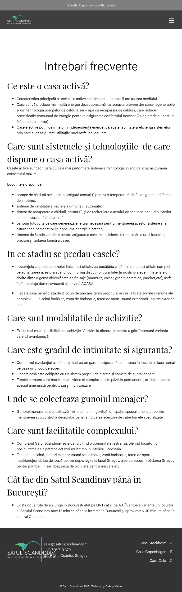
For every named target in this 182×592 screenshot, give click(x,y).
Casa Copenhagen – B (154, 551)
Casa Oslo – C (161, 560)
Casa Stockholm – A (156, 543)
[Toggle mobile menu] (172, 20)
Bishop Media (113, 586)
